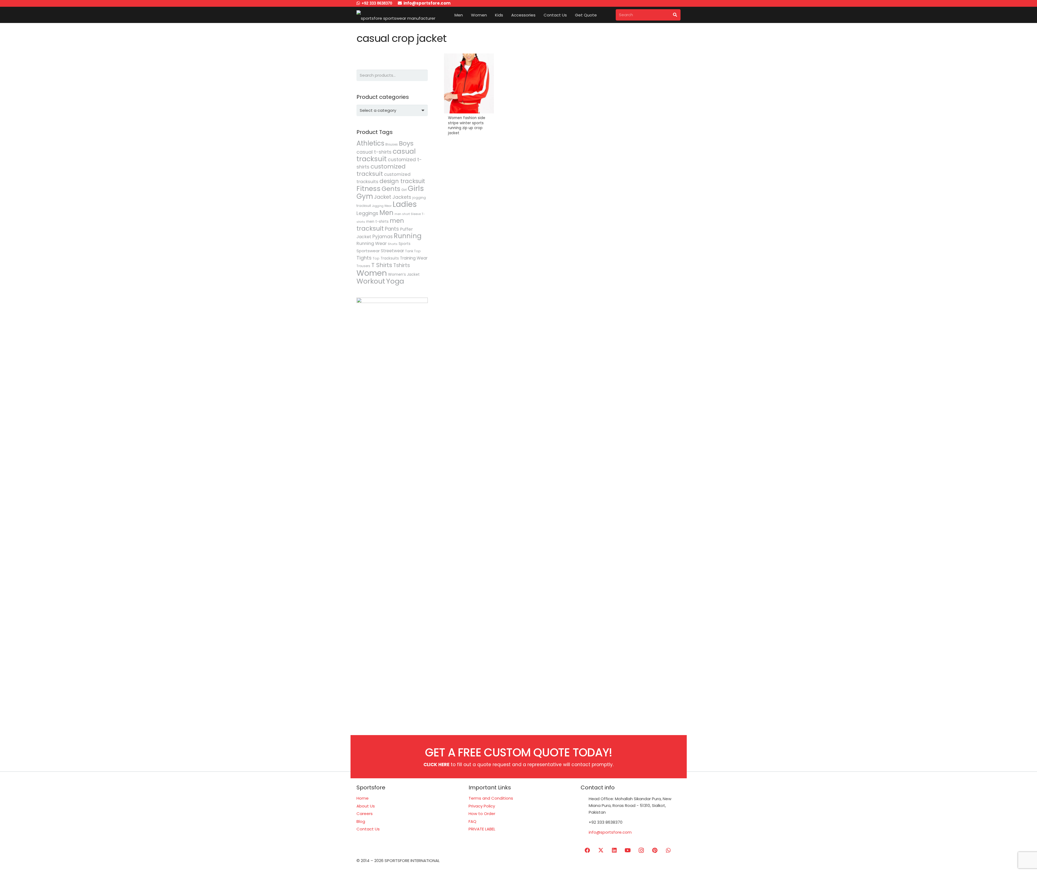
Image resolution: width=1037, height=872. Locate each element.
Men (386, 212)
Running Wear (371, 243)
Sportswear (368, 251)
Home (362, 798)
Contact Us (368, 829)
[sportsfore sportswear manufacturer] (395, 15)
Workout (370, 281)
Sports (404, 243)
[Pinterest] (655, 850)
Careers (364, 813)
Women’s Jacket (404, 274)
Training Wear (413, 258)
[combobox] (392, 110)
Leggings (367, 213)
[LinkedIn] (614, 850)
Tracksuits (390, 258)
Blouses (391, 144)
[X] (601, 850)
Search (422, 75)
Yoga (395, 281)
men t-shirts (377, 221)
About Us (365, 806)
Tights (364, 257)
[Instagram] (641, 850)
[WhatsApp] (668, 850)
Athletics (370, 143)
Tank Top (413, 251)
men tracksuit (380, 224)
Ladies (405, 204)
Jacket (382, 197)
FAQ (472, 821)
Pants (392, 229)
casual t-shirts (374, 152)
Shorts (393, 244)
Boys (406, 143)
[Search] (675, 15)
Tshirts (401, 265)
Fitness (368, 188)
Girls (416, 188)
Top (376, 258)
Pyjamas (382, 236)
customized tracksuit (381, 170)
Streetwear (392, 251)
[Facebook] (587, 850)
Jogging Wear (382, 206)
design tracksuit (402, 181)
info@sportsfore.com (610, 832)
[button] (466, 14)
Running (408, 236)
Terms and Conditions (491, 798)
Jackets (401, 197)
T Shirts (381, 265)
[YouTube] (628, 850)
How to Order (482, 813)
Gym (364, 196)
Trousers (363, 266)
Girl (404, 189)
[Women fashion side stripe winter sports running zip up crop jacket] (469, 97)
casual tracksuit (386, 155)
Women (371, 272)
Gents (391, 188)
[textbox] (378, 110)
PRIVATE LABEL (482, 829)
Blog (360, 821)
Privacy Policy (482, 806)
